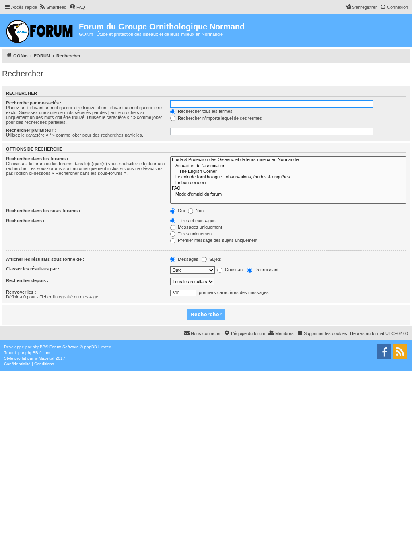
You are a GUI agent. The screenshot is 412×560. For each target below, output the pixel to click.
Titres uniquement (195, 233)
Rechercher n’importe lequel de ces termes (219, 118)
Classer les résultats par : (33, 268)
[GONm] (40, 30)
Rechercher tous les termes (205, 111)
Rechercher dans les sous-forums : (43, 210)
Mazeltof (46, 358)
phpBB (39, 347)
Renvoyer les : (21, 292)
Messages (187, 259)
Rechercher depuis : (27, 280)
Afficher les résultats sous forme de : (45, 259)
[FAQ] (288, 188)
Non (199, 210)
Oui (181, 210)
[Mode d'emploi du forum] (288, 194)
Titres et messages (196, 220)
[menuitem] (52, 7)
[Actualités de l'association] (288, 166)
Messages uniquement (199, 227)
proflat (20, 358)
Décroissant (265, 269)
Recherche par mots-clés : (34, 102)
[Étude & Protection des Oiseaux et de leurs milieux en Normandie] (288, 160)
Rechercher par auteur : (31, 130)
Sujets (214, 259)
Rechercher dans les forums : (37, 158)
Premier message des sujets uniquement (217, 240)
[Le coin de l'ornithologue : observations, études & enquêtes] (288, 177)
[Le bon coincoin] (288, 183)
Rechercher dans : (25, 220)
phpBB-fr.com (37, 352)
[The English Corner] (288, 171)
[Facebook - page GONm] (384, 351)
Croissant (234, 269)
